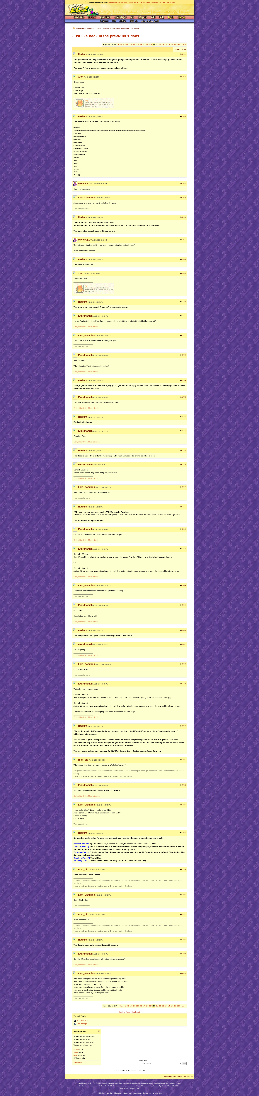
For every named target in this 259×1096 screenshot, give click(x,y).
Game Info (105, 17)
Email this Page (82, 1024)
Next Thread (136, 1012)
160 (178, 44)
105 (137, 44)
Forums (92, 17)
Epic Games (83, 1086)
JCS (132, 17)
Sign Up (181, 17)
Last (184, 44)
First (120, 44)
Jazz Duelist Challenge (131, 2)
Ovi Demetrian (117, 1093)
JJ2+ (164, 2)
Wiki (153, 17)
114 (166, 44)
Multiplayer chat (156, 2)
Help (161, 17)
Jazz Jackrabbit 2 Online (129, 9)
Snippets (142, 17)
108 (147, 44)
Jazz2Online (177, 1076)
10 (126, 44)
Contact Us (168, 1076)
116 (172, 44)
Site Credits (102, 1083)
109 (150, 44)
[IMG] (75, 1055)
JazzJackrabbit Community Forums (88, 28)
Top (191, 1076)
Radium (82, 54)
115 (169, 44)
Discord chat (171, 2)
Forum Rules (78, 1062)
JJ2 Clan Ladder (145, 2)
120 (175, 44)
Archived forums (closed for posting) (116, 28)
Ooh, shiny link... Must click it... (87, 327)
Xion (80, 76)
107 (144, 44)
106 (140, 44)
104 (134, 44)
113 (163, 44)
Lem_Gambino (86, 197)
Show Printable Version (84, 1021)
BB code (76, 1049)
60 (128, 44)
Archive (186, 1076)
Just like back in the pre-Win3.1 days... (107, 36)
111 (157, 44)
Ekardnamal (85, 315)
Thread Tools (180, 49)
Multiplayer (120, 17)
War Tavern (135, 28)
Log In (171, 17)
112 (160, 44)
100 (131, 44)
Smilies (76, 1052)
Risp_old (83, 759)
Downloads (79, 17)
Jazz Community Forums (115, 2)
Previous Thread (124, 1012)
